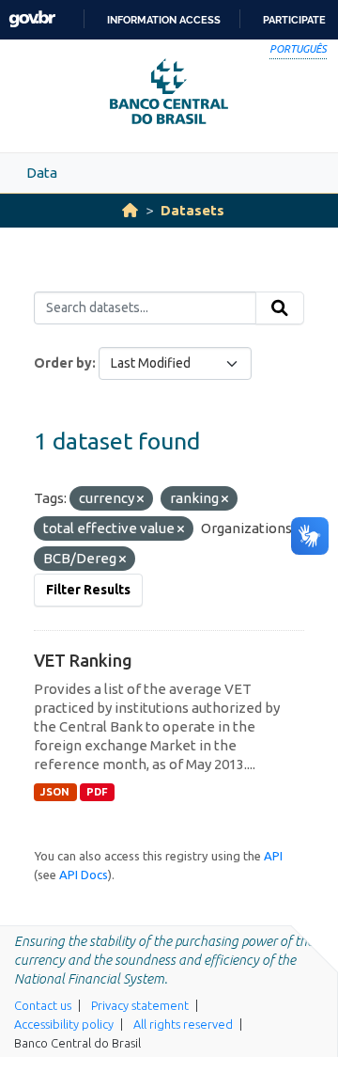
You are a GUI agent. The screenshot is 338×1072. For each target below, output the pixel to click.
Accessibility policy (64, 1024)
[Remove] (140, 499)
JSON (54, 791)
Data (41, 173)
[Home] (130, 210)
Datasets (192, 210)
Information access (164, 19)
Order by (63, 362)
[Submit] (279, 308)
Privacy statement (140, 1005)
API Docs (83, 874)
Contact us (42, 1005)
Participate (294, 19)
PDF (97, 791)
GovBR (31, 19)
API (273, 855)
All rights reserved (183, 1024)
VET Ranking (83, 660)
